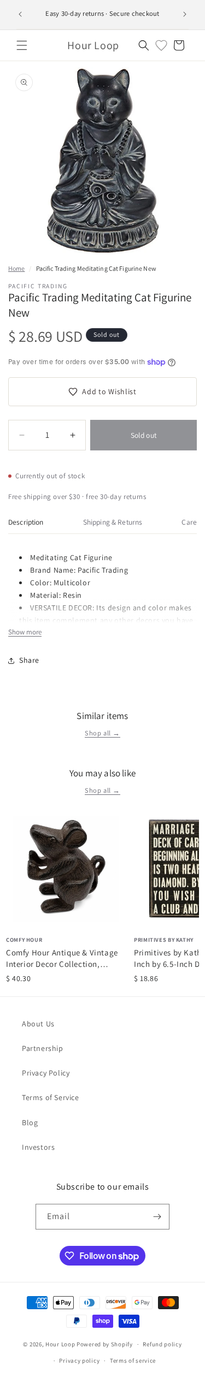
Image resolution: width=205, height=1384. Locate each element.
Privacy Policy (45, 1073)
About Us (38, 1024)
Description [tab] (26, 522)
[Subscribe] (157, 1216)
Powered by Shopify (105, 1344)
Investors (38, 1147)
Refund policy (162, 1344)
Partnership (42, 1048)
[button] (22, 45)
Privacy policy (79, 1360)
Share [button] (29, 660)
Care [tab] (189, 522)
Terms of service (133, 1360)
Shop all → (102, 733)
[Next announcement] (185, 14)
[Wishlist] (161, 45)
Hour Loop (60, 1344)
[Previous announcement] (20, 14)
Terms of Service (50, 1097)
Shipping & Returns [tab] (112, 522)
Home (16, 268)
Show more (25, 632)
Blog (30, 1122)
